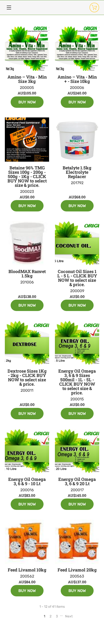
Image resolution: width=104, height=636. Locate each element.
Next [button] (69, 616)
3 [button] (57, 616)
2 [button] (51, 616)
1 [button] (44, 616)
